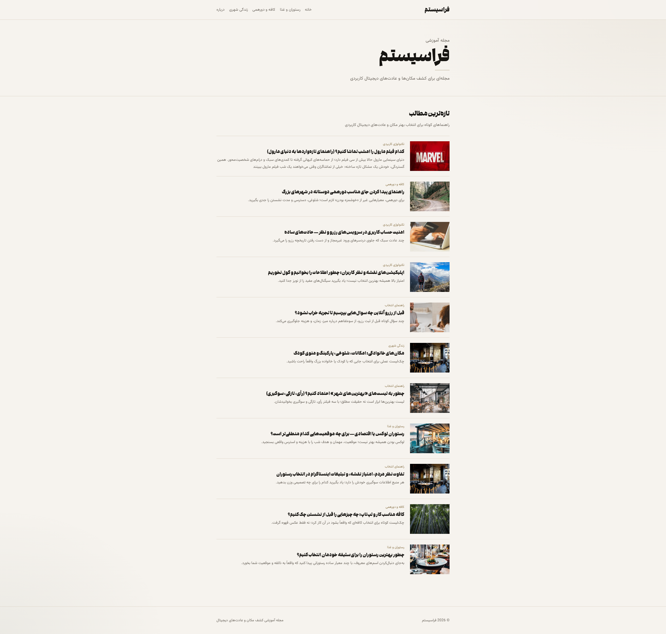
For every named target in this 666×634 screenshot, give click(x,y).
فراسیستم (437, 9)
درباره (220, 10)
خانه (308, 10)
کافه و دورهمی (263, 10)
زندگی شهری (238, 10)
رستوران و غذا (290, 10)
